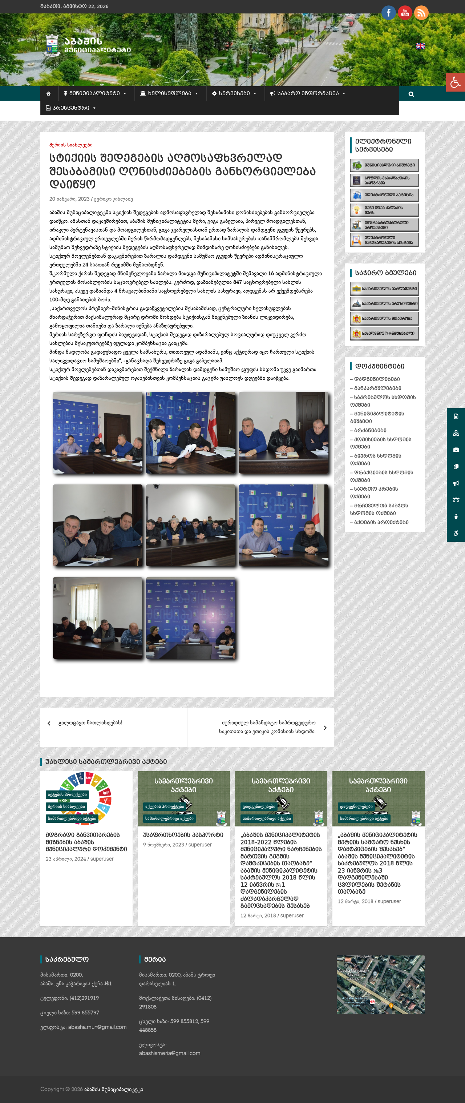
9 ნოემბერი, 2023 (163, 845)
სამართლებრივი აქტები (72, 818)
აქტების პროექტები (67, 794)
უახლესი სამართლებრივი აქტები (106, 761)
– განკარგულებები (375, 388)
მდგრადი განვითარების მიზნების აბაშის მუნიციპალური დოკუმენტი (86, 842)
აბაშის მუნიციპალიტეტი (113, 1089)
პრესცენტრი (71, 108)
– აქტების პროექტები (379, 522)
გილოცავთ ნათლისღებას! (90, 722)
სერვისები (234, 93)
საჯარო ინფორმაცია (308, 93)
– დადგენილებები (375, 379)
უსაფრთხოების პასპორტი (183, 835)
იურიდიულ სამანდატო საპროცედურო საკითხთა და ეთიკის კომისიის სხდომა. (267, 727)
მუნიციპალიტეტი (94, 93)
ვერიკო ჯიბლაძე (113, 199)
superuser (102, 859)
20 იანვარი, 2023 (69, 199)
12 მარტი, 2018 (258, 916)
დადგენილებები (259, 806)
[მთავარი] (49, 93)
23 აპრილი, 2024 (66, 859)
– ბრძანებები (368, 430)
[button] (455, 82)
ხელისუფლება (169, 93)
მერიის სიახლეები (71, 145)
